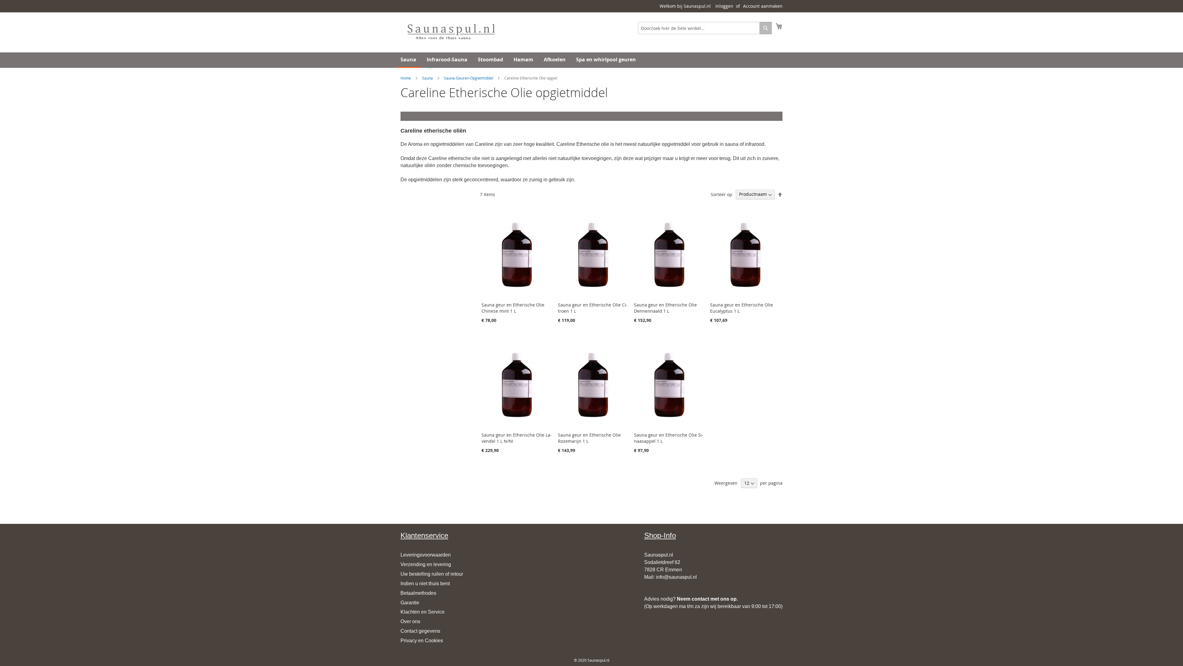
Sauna (427, 78)
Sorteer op (721, 194)
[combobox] (705, 28)
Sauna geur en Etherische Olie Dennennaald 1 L (665, 308)
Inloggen (724, 6)
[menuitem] (408, 60)
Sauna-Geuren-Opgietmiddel (468, 78)
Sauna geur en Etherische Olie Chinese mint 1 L (513, 308)
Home (405, 78)
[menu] (591, 60)
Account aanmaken (763, 6)
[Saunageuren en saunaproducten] (450, 32)
